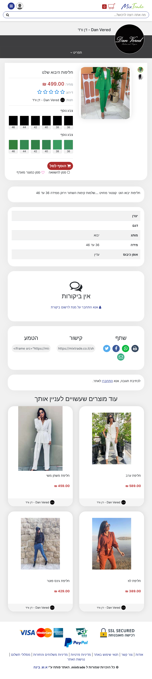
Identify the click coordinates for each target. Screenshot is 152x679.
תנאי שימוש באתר (105, 655)
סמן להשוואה (58, 172)
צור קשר (126, 655)
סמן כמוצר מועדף (29, 172)
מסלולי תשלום (20, 655)
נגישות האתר (76, 659)
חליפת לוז (134, 581)
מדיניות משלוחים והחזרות (50, 655)
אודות (139, 655)
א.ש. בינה (40, 667)
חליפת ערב (133, 476)
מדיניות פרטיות (80, 655)
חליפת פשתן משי (58, 476)
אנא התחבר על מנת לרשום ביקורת (75, 307)
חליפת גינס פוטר (58, 581)
